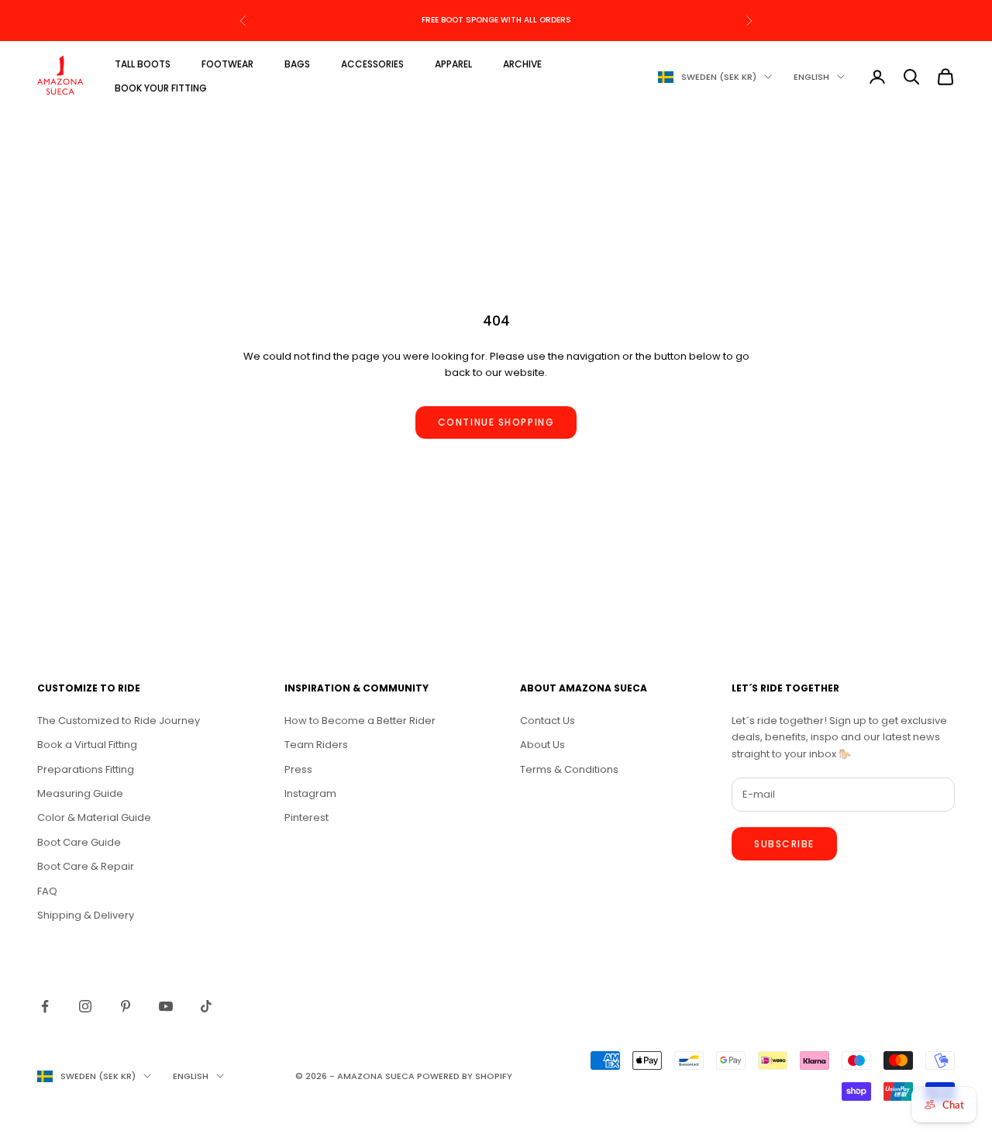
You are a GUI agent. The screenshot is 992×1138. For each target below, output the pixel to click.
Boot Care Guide (79, 842)
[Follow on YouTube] (166, 1006)
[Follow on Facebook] (45, 1006)
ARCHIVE (522, 64)
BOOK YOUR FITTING (161, 88)
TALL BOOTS (142, 64)
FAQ (47, 891)
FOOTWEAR (227, 64)
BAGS (297, 64)
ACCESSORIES (372, 64)
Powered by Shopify (464, 1076)
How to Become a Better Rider (360, 720)
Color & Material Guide (94, 817)
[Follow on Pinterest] (125, 1006)
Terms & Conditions (569, 769)
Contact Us (547, 720)
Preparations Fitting (85, 769)
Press (298, 769)
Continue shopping (496, 422)
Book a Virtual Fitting (87, 744)
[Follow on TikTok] (206, 1006)
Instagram (310, 793)
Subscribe (784, 843)
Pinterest (306, 817)
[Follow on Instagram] (85, 1006)
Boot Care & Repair (85, 866)
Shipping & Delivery (85, 915)
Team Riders (316, 744)
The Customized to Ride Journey (118, 720)
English (811, 77)
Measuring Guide (80, 793)
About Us (542, 744)
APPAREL (453, 64)
